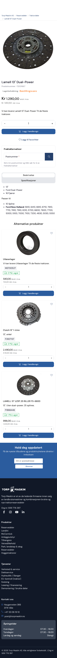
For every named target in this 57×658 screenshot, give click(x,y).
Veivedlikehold (8, 543)
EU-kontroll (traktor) (11, 578)
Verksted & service (10, 569)
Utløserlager (9, 259)
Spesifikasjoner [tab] (28, 180)
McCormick (6, 533)
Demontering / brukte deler (14, 588)
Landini (4, 530)
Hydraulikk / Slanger (11, 575)
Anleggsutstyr (8, 537)
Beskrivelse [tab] (28, 175)
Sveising (5, 582)
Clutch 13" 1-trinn (11, 330)
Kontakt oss (7, 599)
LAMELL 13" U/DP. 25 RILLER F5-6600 (21, 401)
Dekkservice (7, 572)
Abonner (29, 466)
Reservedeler (7, 527)
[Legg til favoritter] (51, 233)
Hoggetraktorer (8, 553)
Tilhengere (6, 540)
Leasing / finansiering (11, 585)
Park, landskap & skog (11, 546)
